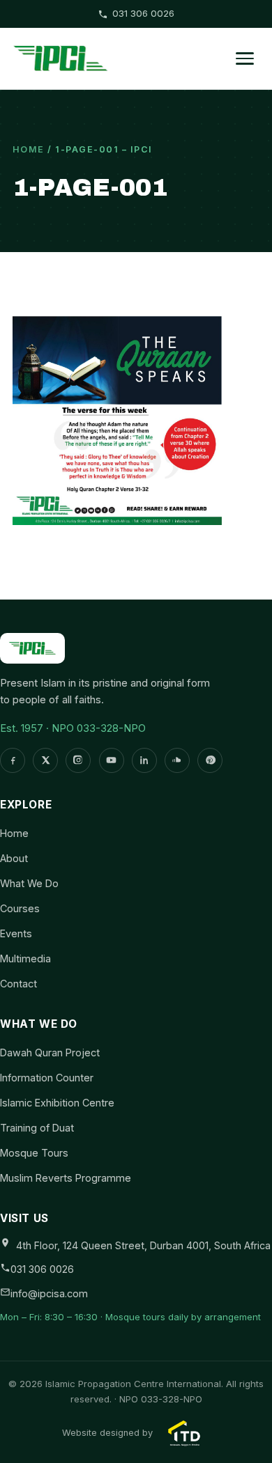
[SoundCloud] (177, 760)
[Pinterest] (209, 760)
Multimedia (25, 958)
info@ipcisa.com (49, 1293)
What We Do (29, 883)
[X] (45, 760)
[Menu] (244, 58)
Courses (20, 908)
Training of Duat (37, 1128)
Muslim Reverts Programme (65, 1178)
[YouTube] (111, 760)
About (14, 858)
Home (29, 149)
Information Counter (46, 1077)
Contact (18, 983)
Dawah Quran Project (50, 1052)
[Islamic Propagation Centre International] (61, 58)
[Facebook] (12, 760)
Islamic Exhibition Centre (57, 1103)
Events (16, 933)
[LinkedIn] (144, 760)
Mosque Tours (34, 1153)
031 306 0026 (143, 13)
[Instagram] (78, 760)
